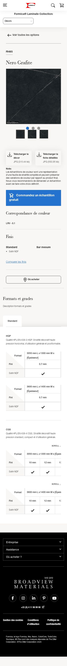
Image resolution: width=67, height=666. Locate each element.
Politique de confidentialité (53, 622)
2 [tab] (33, 128)
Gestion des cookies (13, 620)
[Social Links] (12, 598)
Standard (12, 321)
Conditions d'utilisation (33, 622)
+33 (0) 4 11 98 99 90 (31, 607)
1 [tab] (27, 128)
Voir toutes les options (25, 35)
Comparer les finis (16, 261)
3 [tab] (38, 128)
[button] (62, 5)
